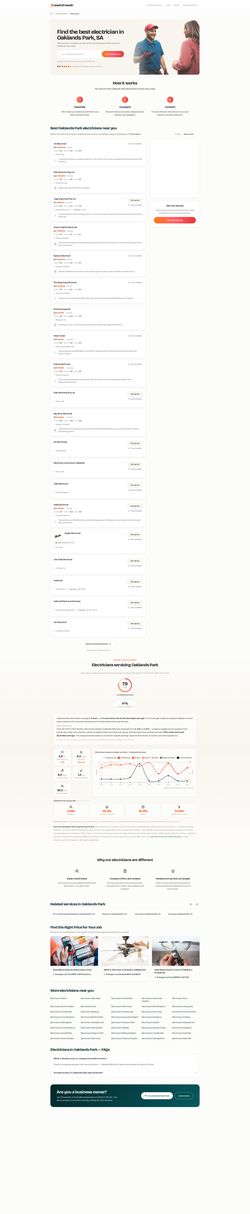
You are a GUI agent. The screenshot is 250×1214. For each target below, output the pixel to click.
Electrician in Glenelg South (92, 1022)
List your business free (158, 1095)
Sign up (176, 5)
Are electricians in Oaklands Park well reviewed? (78, 1072)
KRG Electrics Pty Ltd (64, 172)
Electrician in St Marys (181, 1017)
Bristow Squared (62, 309)
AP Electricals (60, 442)
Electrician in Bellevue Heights (123, 1033)
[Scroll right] (197, 904)
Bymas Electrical (62, 256)
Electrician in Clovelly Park (61, 1011)
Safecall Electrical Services (67, 601)
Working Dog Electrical (65, 282)
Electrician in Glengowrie (182, 1006)
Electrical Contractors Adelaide (69, 463)
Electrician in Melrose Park (91, 1027)
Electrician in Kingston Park (92, 1033)
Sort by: (178, 134)
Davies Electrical (62, 364)
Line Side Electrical (63, 559)
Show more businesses (97, 643)
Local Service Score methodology (164, 836)
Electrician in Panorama (91, 1038)
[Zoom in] (196, 143)
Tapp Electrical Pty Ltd (65, 199)
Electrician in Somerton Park (184, 1011)
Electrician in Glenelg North (153, 1038)
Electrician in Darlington (152, 1017)
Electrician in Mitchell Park (122, 998)
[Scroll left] (190, 904)
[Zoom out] (196, 146)
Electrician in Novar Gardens (62, 1038)
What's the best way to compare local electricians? (80, 1058)
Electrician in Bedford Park (92, 1017)
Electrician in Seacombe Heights (125, 1017)
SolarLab (58, 580)
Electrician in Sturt (180, 998)
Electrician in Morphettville (122, 1011)
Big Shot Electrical (63, 413)
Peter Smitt (59, 336)
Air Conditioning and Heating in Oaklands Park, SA (74, 914)
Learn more (183, 1095)
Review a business (155, 5)
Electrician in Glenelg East (61, 1022)
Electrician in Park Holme (121, 1006)
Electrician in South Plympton (62, 1027)
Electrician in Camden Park (153, 1033)
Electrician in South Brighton (62, 1017)
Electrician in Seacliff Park (61, 1033)
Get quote (134, 200)
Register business (190, 5)
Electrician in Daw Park (181, 1033)
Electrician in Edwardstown (183, 1022)
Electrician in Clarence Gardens (124, 1038)
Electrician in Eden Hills (181, 1038)
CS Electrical (60, 143)
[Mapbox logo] (157, 195)
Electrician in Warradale (90, 998)
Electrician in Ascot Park (152, 1011)
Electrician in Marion (58, 998)
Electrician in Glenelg (120, 1027)
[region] (175, 169)
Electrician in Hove (88, 1006)
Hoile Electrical (61, 504)
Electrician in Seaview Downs (154, 1027)
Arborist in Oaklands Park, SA (114, 914)
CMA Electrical (61, 484)
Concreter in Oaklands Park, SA (147, 914)
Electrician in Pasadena (181, 1027)
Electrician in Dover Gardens (62, 1006)
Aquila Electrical (72, 533)
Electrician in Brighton (90, 1011)
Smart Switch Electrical (65, 227)
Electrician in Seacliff (150, 1022)
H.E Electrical (60, 622)
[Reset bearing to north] (196, 150)
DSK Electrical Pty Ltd (64, 392)
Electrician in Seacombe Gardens (152, 999)
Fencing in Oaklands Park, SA (180, 914)
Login (167, 5)
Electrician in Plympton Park (123, 1022)
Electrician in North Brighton (154, 1006)
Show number (136, 144)
